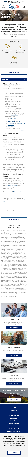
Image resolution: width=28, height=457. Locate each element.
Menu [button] (3, 7)
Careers (14, 413)
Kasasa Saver (14, 115)
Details (5, 79)
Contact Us (14, 410)
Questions (11, 227)
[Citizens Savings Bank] (14, 6)
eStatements (11, 125)
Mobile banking (11, 123)
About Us (14, 407)
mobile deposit (21, 123)
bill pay (18, 121)
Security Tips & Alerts (14, 428)
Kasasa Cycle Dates (14, 423)
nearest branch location (11, 185)
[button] (24, 6)
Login (24, 7)
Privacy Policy (14, 420)
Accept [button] (14, 452)
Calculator (11, 225)
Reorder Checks (14, 418)
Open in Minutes (14, 73)
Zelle (22, 130)
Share (18, 227)
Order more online (17, 192)
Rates (19, 225)
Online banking (11, 121)
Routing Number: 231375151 (14, 431)
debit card (13, 118)
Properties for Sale (14, 415)
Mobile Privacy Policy (14, 426)
